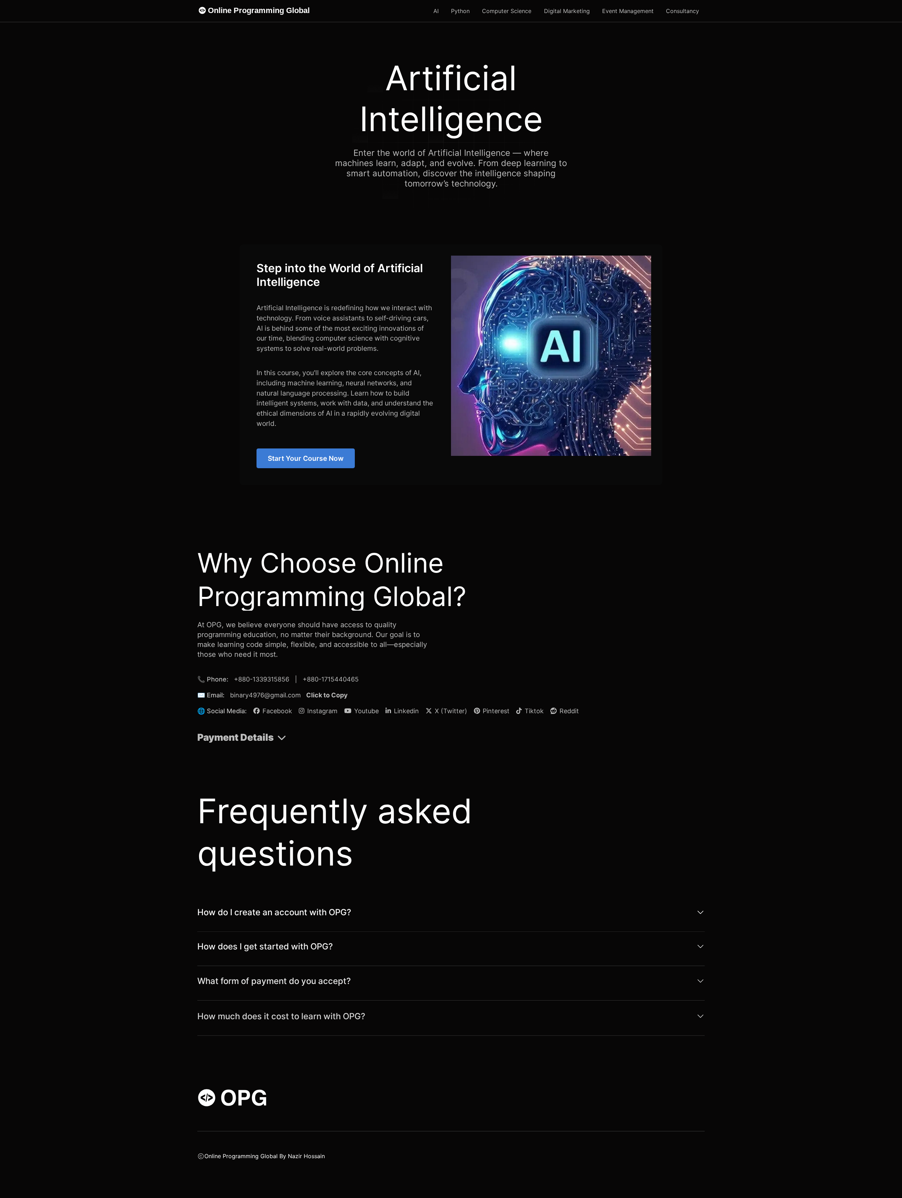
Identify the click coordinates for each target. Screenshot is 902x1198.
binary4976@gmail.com (265, 695)
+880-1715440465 (331, 679)
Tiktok (533, 711)
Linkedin (405, 711)
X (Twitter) (450, 711)
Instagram (321, 711)
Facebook (276, 711)
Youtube (365, 711)
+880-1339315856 (261, 679)
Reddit (568, 711)
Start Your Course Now (306, 458)
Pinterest (495, 711)
